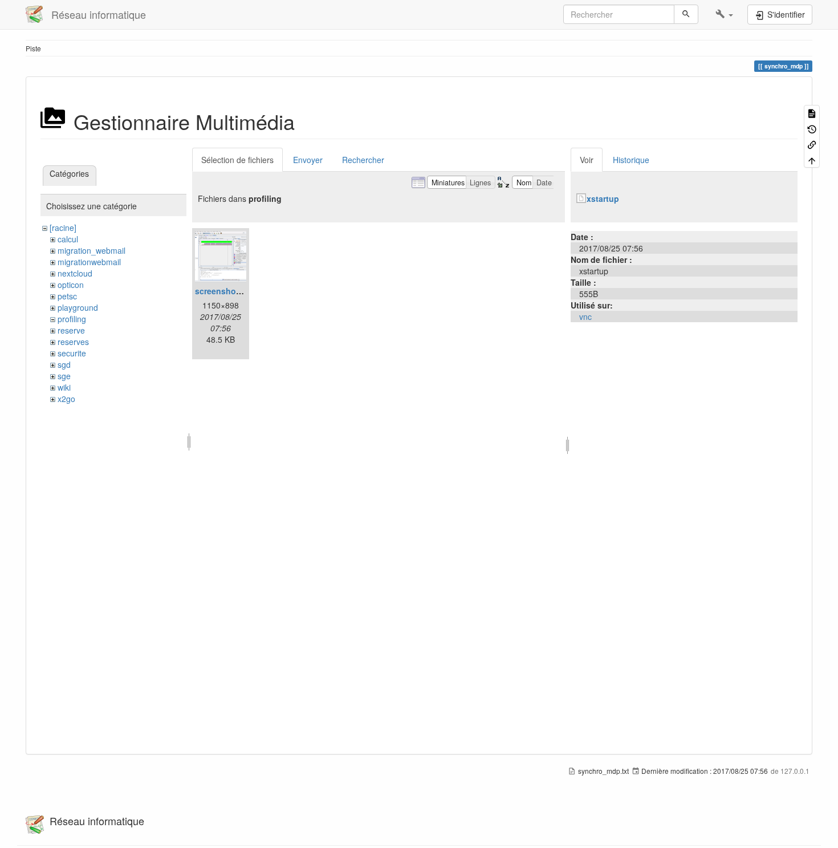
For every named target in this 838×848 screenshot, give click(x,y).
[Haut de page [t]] (811, 159)
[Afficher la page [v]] (811, 113)
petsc (67, 296)
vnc (585, 316)
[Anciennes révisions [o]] (811, 128)
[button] (724, 14)
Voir (586, 159)
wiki (64, 387)
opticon (71, 284)
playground (78, 307)
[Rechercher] (686, 14)
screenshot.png (226, 291)
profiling (72, 318)
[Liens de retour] (811, 144)
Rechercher (363, 159)
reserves (73, 341)
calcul (68, 239)
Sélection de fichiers (237, 159)
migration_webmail (91, 250)
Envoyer (308, 159)
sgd (64, 364)
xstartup (603, 198)
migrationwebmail (89, 261)
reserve (71, 330)
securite (72, 353)
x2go (66, 398)
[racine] (63, 227)
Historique (631, 159)
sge (64, 376)
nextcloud (75, 273)
